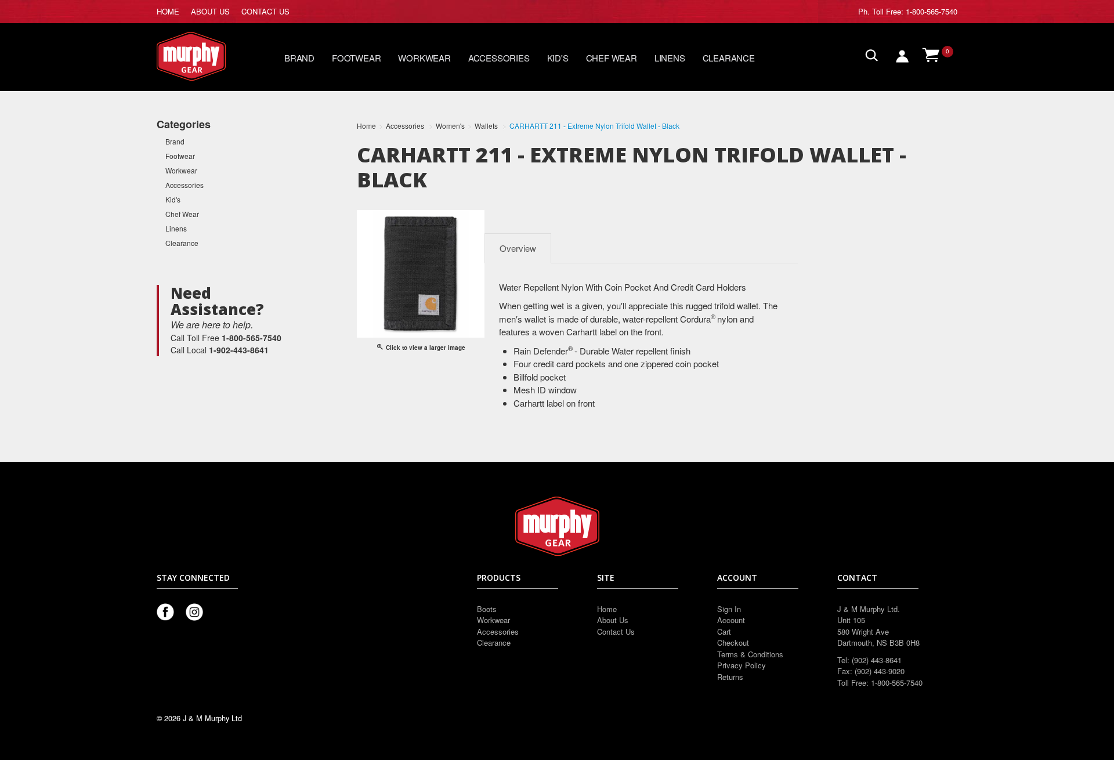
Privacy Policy (741, 665)
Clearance (729, 58)
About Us (612, 619)
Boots (487, 608)
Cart (724, 631)
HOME (168, 11)
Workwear (424, 58)
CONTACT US (265, 11)
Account (731, 619)
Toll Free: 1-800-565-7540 (914, 11)
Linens (669, 58)
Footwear (356, 58)
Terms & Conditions (750, 654)
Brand (299, 58)
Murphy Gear (206, 56)
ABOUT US (210, 11)
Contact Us (616, 631)
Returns (730, 676)
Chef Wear (611, 58)
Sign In (729, 608)
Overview (518, 248)
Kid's (558, 58)
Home (607, 608)
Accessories (499, 58)
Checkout (733, 642)
